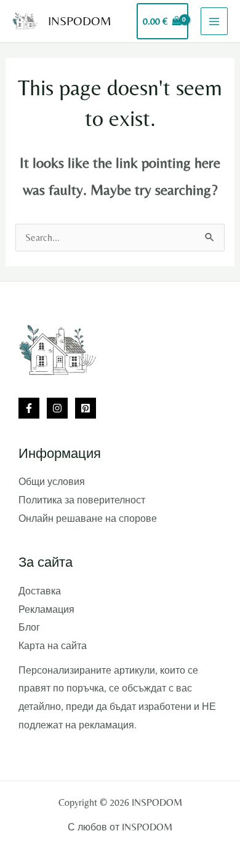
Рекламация (46, 609)
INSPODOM (79, 21)
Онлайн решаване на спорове (87, 518)
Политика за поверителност (81, 500)
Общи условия (51, 481)
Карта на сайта (52, 646)
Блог (29, 627)
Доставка (39, 591)
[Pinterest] (85, 408)
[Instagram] (57, 408)
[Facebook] (28, 408)
